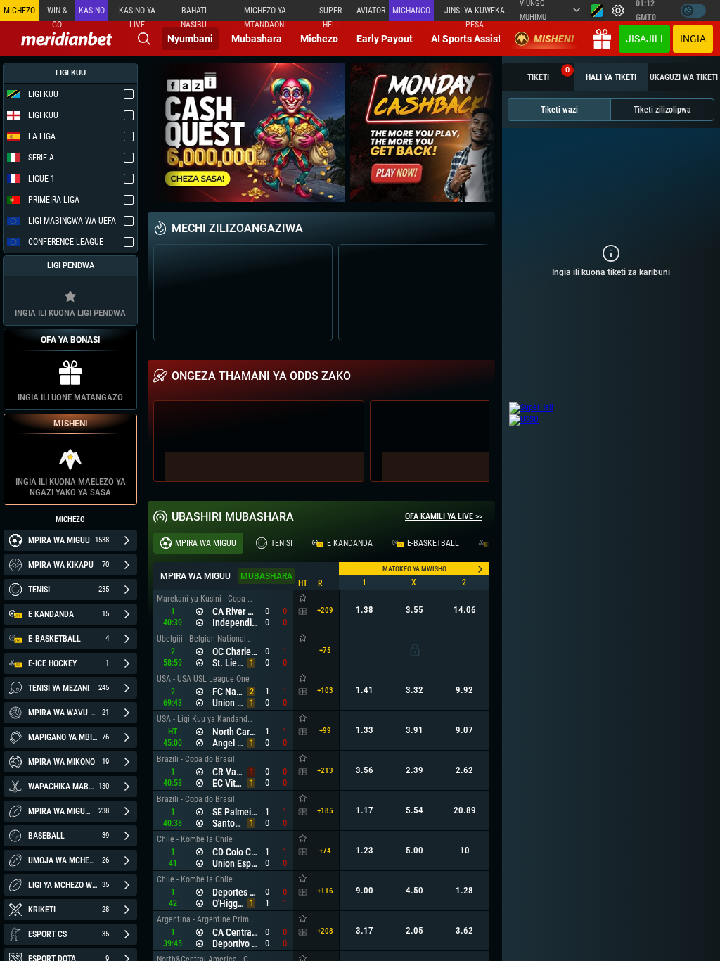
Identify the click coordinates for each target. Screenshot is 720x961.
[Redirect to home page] (67, 38)
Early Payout (384, 38)
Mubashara (256, 38)
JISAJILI (644, 38)
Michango (411, 10)
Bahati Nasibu (194, 13)
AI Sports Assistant (473, 38)
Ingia (693, 38)
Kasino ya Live (137, 13)
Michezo (319, 38)
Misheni (554, 38)
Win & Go (57, 13)
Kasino (92, 10)
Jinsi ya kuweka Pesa (474, 13)
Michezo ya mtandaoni (265, 13)
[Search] (144, 38)
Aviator (370, 10)
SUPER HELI (330, 13)
